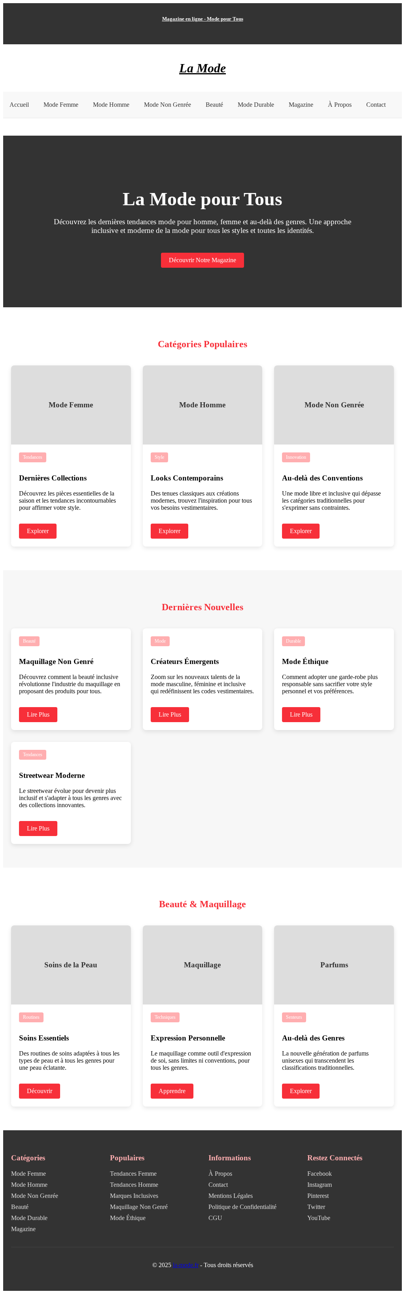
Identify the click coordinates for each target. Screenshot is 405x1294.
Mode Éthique (128, 1218)
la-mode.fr (186, 1265)
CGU (215, 1218)
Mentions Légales (230, 1195)
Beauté (214, 104)
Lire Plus (38, 714)
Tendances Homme (134, 1184)
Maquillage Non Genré (139, 1206)
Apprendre (172, 1091)
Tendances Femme (133, 1173)
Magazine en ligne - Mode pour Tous (202, 19)
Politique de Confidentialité (242, 1206)
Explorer (38, 531)
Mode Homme (111, 104)
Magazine (301, 104)
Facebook (319, 1173)
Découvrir (39, 1091)
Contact (376, 104)
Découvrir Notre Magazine (202, 260)
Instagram (319, 1184)
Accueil (19, 104)
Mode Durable (256, 104)
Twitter (316, 1206)
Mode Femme (61, 104)
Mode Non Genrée (167, 104)
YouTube (318, 1218)
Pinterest (318, 1195)
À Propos (340, 104)
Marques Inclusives (134, 1195)
